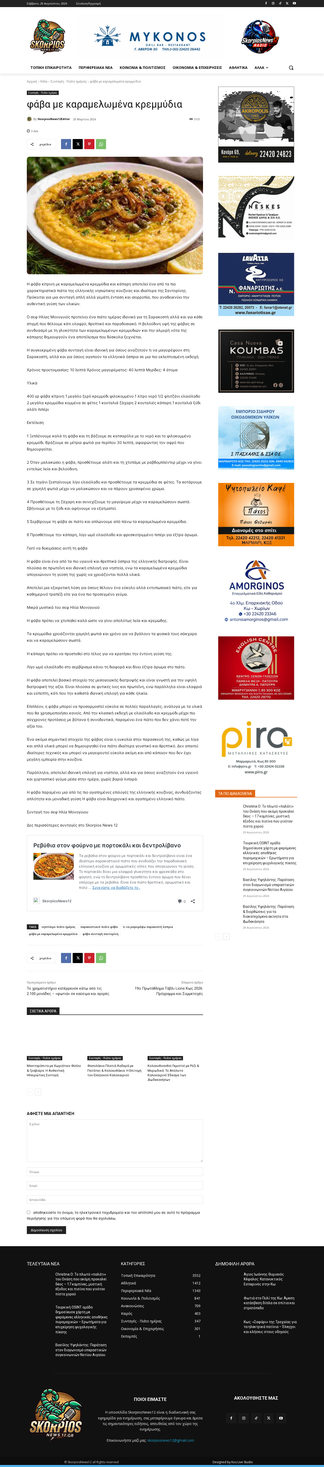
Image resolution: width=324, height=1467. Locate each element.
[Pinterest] (89, 144)
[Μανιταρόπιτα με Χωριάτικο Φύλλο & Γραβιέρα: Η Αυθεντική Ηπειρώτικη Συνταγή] (54, 1041)
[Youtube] (294, 4)
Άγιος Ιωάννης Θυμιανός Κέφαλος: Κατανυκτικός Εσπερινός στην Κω (264, 1279)
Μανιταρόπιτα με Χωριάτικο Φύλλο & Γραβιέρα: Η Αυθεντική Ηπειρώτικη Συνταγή (54, 1070)
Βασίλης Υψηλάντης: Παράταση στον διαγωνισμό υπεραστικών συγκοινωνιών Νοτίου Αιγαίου (268, 885)
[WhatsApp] (101, 144)
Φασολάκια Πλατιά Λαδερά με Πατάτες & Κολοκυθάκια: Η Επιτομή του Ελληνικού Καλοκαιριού (114, 1070)
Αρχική (32, 81)
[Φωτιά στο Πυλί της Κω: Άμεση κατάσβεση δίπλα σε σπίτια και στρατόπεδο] (227, 1304)
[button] (291, 68)
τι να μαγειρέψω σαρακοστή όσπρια (148, 927)
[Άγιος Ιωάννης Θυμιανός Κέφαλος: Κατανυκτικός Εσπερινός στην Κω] (227, 1280)
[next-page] (38, 1092)
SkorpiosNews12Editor (53, 119)
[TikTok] (280, 4)
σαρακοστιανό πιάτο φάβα (99, 927)
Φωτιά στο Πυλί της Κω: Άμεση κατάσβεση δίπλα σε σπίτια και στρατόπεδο (269, 1303)
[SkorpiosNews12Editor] (30, 119)
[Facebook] (266, 4)
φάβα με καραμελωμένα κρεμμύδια (53, 934)
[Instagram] (273, 4)
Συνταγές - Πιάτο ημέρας (69, 81)
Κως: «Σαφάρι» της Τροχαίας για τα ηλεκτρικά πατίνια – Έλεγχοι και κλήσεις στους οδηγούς (270, 1327)
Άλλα (43, 81)
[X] (287, 4)
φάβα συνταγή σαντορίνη (100, 934)
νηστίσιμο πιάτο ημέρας (58, 927)
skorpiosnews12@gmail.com (170, 1440)
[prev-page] (30, 1092)
